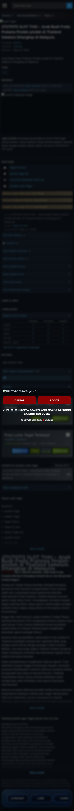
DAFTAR (19, 400)
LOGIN (54, 400)
